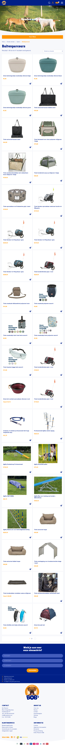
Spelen (18, 41)
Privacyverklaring (38, 731)
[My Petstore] (4, 3)
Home (3, 41)
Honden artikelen (11, 41)
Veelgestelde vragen (7, 731)
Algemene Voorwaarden (40, 727)
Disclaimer (36, 729)
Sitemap (36, 715)
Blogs (35, 717)
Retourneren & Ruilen (7, 727)
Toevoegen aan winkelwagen (30, 83)
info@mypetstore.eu (7, 715)
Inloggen (53, 3)
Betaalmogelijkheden (7, 725)
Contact (36, 711)
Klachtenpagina (38, 713)
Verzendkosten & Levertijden (9, 729)
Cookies (36, 725)
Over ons (36, 708)
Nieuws (36, 710)
